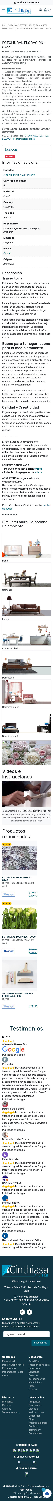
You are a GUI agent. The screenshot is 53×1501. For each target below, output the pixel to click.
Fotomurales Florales (25, 139)
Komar (6, 253)
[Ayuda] (40, 10)
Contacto (34, 1426)
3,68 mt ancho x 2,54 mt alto (19, 174)
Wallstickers (35, 1382)
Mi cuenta (7, 1401)
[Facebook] (29, 1312)
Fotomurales (9, 1368)
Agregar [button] (10, 894)
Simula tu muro (10, 1412)
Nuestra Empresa (38, 1422)
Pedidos (6, 1405)
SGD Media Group (35, 1496)
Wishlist (6, 1408)
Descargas (34, 1415)
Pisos (31, 1386)
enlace (38, 468)
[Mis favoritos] (49, 10)
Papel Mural (8, 1361)
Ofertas (13, 25)
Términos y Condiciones (26, 1493)
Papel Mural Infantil (13, 1364)
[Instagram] (22, 1312)
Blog (31, 1419)
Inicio (4, 25)
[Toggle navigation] (3, 10)
